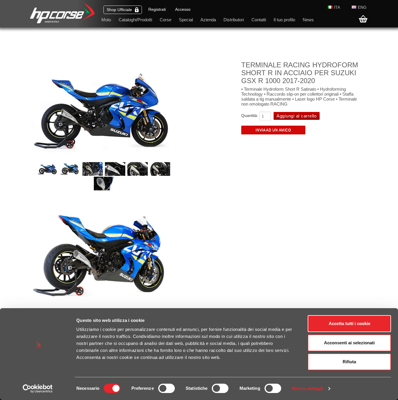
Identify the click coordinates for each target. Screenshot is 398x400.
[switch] (166, 388)
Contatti (258, 19)
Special (186, 19)
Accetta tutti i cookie (349, 323)
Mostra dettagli (307, 388)
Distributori (233, 19)
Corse (165, 19)
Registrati (157, 9)
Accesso (183, 9)
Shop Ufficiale (119, 10)
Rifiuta (349, 361)
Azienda (208, 19)
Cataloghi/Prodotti (135, 19)
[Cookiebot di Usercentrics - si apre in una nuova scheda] (37, 388)
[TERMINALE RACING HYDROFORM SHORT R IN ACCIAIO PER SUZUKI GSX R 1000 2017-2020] (48, 174)
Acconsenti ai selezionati (349, 342)
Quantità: (249, 115)
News (308, 19)
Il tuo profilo (284, 19)
